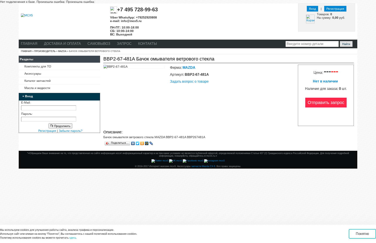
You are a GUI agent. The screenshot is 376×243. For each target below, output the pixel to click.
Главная (29, 43)
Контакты (147, 43)
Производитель (44, 51)
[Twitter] (137, 143)
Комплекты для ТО (37, 66)
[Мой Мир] (146, 143)
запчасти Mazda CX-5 (203, 166)
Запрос (124, 43)
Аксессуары (32, 73)
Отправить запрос (326, 102)
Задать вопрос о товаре (189, 81)
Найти (346, 44)
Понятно (362, 234)
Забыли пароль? (70, 130)
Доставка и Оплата (62, 43)
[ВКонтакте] (133, 143)
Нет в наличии (326, 81)
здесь (72, 237)
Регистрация (335, 8)
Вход (312, 8)
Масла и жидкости (37, 88)
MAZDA (62, 51)
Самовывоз (98, 43)
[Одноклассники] (142, 143)
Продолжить (61, 126)
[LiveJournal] (151, 143)
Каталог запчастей (37, 80)
